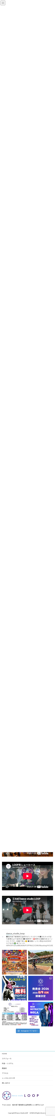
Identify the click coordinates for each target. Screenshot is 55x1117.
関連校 (4, 1068)
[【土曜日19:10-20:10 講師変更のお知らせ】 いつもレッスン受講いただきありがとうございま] (40, 1014)
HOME (4, 1054)
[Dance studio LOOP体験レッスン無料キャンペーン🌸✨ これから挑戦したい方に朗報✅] (14, 988)
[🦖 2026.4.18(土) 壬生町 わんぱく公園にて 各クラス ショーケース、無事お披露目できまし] (40, 962)
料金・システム (7, 1063)
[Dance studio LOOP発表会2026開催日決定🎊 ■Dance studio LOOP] (40, 988)
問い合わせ (6, 1083)
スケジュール (6, 1059)
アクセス (5, 1073)
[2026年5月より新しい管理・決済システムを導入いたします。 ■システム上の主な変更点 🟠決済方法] (14, 1014)
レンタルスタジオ (8, 1078)
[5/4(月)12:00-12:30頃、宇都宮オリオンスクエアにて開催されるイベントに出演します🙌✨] (14, 962)
